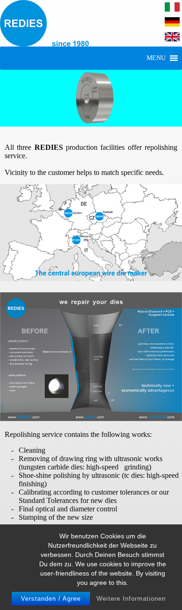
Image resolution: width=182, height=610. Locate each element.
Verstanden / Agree (51, 598)
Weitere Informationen (131, 598)
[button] (156, 58)
